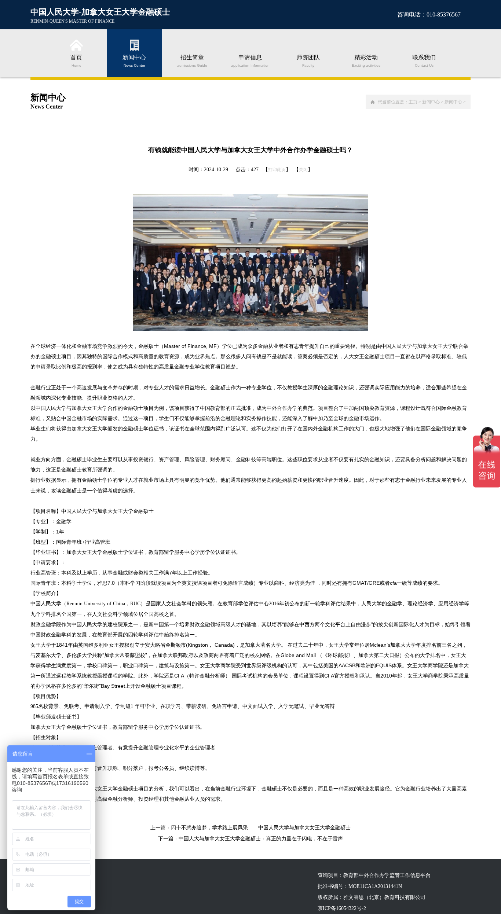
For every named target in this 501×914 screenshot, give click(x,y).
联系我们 (424, 60)
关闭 (303, 169)
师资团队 (308, 60)
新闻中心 (134, 60)
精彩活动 (366, 60)
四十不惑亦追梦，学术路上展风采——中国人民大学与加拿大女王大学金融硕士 (261, 827)
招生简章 (192, 60)
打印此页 (277, 169)
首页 (76, 60)
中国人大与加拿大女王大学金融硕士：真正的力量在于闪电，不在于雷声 (261, 838)
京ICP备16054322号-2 (342, 908)
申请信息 (250, 60)
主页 (413, 101)
